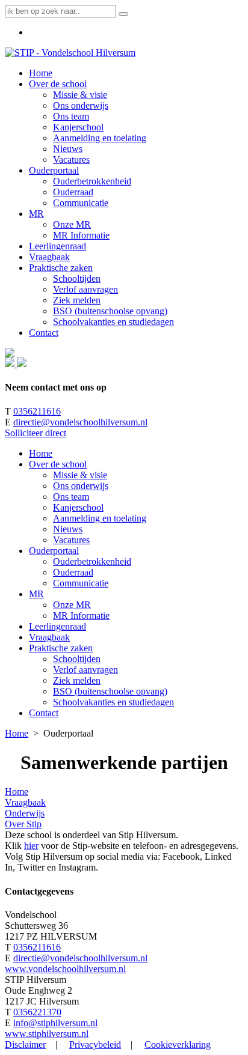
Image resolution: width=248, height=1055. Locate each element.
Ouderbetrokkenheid (92, 561)
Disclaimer (25, 1044)
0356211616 (37, 411)
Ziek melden (77, 680)
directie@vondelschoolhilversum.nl (80, 422)
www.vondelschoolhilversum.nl (65, 969)
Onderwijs (25, 813)
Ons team (71, 496)
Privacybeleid (95, 1044)
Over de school (58, 464)
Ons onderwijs (80, 486)
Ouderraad (73, 572)
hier (31, 846)
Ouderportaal (54, 551)
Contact (43, 713)
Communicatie (80, 583)
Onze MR (72, 605)
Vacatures (71, 540)
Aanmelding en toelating (99, 518)
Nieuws (67, 529)
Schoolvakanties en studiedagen (113, 702)
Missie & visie (80, 475)
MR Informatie (81, 615)
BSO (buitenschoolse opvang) (110, 691)
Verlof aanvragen (85, 669)
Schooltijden (77, 659)
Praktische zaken (61, 648)
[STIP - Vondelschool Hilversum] (70, 52)
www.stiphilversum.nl (46, 1034)
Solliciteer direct (35, 433)
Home (40, 453)
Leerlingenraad (57, 626)
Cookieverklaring (177, 1044)
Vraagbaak (49, 637)
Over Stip (23, 824)
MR (36, 594)
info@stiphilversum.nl (55, 1023)
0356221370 (37, 1012)
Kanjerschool (78, 507)
